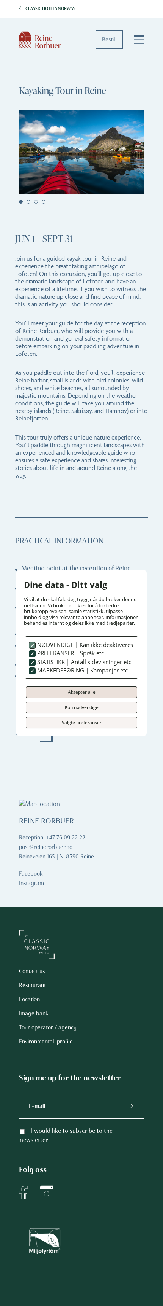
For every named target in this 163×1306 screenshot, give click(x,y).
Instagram (31, 883)
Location (29, 999)
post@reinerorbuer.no (45, 847)
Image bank (34, 1013)
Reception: (32, 837)
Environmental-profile (46, 1041)
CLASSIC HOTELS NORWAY (50, 8)
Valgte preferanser (82, 722)
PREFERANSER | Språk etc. (70, 653)
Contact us (32, 971)
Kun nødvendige (82, 707)
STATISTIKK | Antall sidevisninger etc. (84, 662)
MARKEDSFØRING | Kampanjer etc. (82, 670)
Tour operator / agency (48, 1027)
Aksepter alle (82, 692)
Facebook (31, 873)
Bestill (109, 39)
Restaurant (32, 985)
